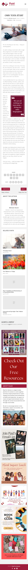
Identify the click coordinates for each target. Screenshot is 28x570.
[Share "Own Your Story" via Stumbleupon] (11, 177)
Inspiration (9, 20)
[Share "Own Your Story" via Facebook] (5, 174)
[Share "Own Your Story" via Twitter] (8, 174)
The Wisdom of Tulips (9, 271)
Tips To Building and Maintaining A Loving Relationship (12, 291)
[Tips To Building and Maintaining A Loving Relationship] (14, 282)
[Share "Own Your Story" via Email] (14, 177)
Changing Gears (7, 250)
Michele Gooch (12, 18)
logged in (10, 324)
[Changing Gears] (14, 241)
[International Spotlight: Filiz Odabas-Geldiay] (14, 302)
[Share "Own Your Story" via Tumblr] (14, 174)
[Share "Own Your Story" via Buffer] (23, 174)
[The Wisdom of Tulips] (14, 261)
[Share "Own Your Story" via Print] (17, 177)
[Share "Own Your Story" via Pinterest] (17, 174)
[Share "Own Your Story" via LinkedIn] (20, 174)
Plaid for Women (16, 566)
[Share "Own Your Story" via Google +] (11, 174)
